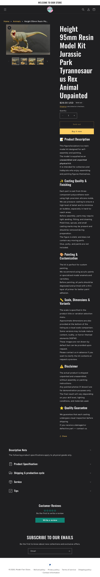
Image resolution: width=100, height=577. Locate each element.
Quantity (63, 111)
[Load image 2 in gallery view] (23, 61)
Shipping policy (84, 570)
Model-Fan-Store (23, 570)
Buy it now (77, 131)
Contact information (51, 573)
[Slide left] (8, 61)
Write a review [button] (50, 520)
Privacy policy (54, 570)
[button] (5, 9)
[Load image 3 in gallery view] (32, 61)
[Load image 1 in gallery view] (15, 61)
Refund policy (39, 570)
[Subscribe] (69, 551)
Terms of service (69, 570)
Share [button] (64, 436)
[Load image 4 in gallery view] (40, 61)
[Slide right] (47, 61)
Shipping (63, 106)
